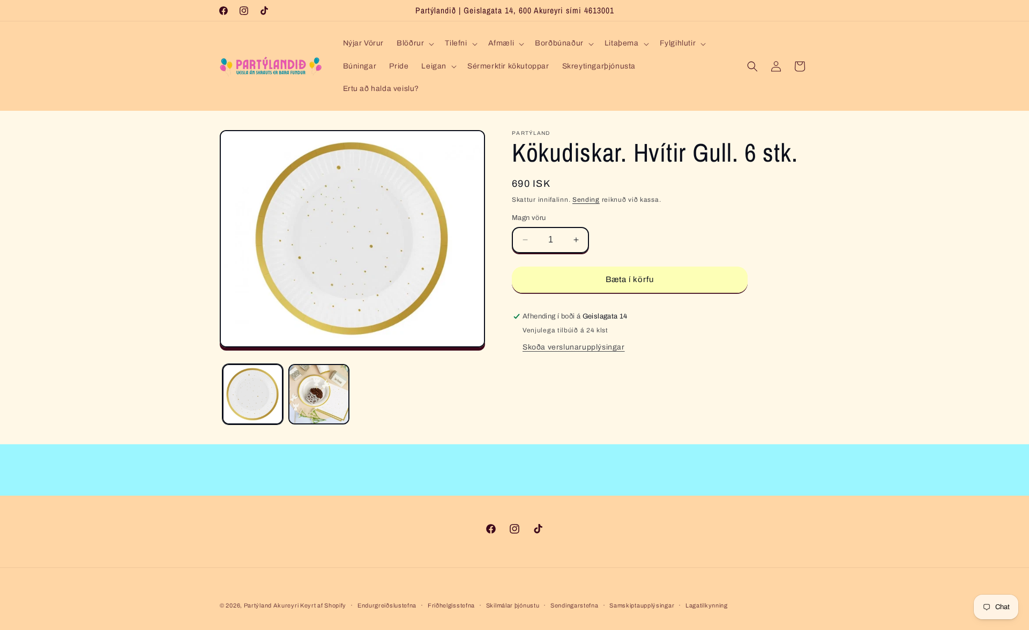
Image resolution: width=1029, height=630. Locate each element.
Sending (586, 199)
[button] (414, 43)
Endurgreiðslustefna (386, 605)
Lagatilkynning (706, 605)
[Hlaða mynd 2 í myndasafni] (318, 394)
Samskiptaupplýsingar (641, 605)
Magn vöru (529, 218)
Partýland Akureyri (272, 605)
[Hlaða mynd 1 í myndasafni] (252, 394)
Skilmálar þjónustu (513, 605)
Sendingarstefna (574, 605)
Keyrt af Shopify (323, 605)
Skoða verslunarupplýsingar (574, 347)
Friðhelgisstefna (451, 605)
